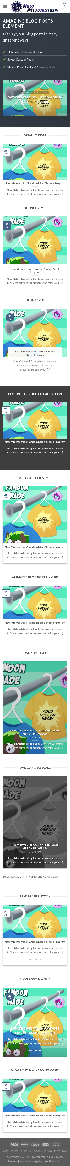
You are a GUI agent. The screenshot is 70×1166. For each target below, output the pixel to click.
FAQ (64, 1151)
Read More (35, 959)
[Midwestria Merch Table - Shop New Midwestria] (34, 6)
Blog (24, 1151)
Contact (54, 1151)
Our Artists (10, 1151)
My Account (37, 1151)
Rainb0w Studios (53, 1161)
